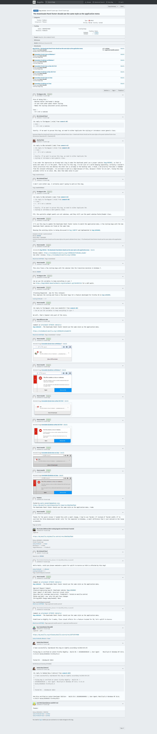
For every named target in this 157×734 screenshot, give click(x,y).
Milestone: (39, 30)
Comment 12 (40, 340)
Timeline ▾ (121, 90)
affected (47, 569)
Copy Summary (112, 6)
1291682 (39, 235)
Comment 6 (39, 246)
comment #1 (64, 145)
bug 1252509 (106, 295)
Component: (38, 22)
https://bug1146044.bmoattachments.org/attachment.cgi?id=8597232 (59, 283)
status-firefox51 (37, 544)
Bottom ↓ (107, 90)
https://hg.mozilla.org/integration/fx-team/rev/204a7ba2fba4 (54, 505)
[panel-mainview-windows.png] (52, 353)
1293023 (42, 556)
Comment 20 (40, 530)
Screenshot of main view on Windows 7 (44, 54)
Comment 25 (40, 644)
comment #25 (66, 673)
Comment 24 (40, 628)
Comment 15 (40, 421)
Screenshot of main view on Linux (43, 77)
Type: (86, 20)
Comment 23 (40, 609)
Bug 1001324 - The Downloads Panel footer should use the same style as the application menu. (58, 48)
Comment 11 (40, 321)
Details (122, 48)
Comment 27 (40, 704)
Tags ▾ (114, 90)
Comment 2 (39, 141)
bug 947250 (108, 162)
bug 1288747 (73, 230)
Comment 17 (40, 472)
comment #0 (63, 121)
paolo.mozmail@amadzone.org (49, 503)
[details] (58, 325)
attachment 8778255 (47, 325)
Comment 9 (39, 289)
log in (40, 719)
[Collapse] (122, 95)
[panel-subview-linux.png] (52, 485)
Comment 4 (39, 193)
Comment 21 (40, 561)
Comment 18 (40, 499)
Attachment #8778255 (38, 258)
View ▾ (122, 6)
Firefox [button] (44, 20)
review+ (107, 48)
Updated (39, 553)
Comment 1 (39, 117)
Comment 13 (40, 366)
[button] (120, 2)
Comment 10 (40, 304)
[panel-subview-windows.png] (52, 382)
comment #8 (73, 308)
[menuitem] (88, 2)
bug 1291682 (96, 230)
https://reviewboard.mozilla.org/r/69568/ (61, 255)
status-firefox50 (37, 569)
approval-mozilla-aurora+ (112, 50)
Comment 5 (39, 220)
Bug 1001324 (42, 10)
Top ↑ (122, 728)
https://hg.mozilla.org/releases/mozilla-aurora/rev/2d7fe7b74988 (56, 634)
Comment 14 (40, 397)
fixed (46, 544)
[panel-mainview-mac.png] (52, 409)
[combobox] (64, 2)
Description (39, 95)
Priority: (85, 22)
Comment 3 (39, 180)
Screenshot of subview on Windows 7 (44, 60)
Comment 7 (39, 264)
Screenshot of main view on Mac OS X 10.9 (45, 66)
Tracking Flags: (82, 28)
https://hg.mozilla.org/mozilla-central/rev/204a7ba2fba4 (53, 536)
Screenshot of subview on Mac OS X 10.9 (45, 72)
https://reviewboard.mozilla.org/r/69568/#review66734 (52, 331)
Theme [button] (44, 22)
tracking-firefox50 (37, 298)
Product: (39, 20)
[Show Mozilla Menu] (34, 2)
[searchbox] (64, 2)
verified (96, 32)
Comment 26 (40, 669)
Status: (40, 28)
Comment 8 (39, 277)
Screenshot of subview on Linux (42, 83)
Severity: (95, 22)
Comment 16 (40, 449)
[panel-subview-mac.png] (52, 435)
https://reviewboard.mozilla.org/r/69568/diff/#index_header (65, 253)
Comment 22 (40, 578)
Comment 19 (40, 513)
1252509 (39, 271)
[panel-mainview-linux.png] (52, 460)
